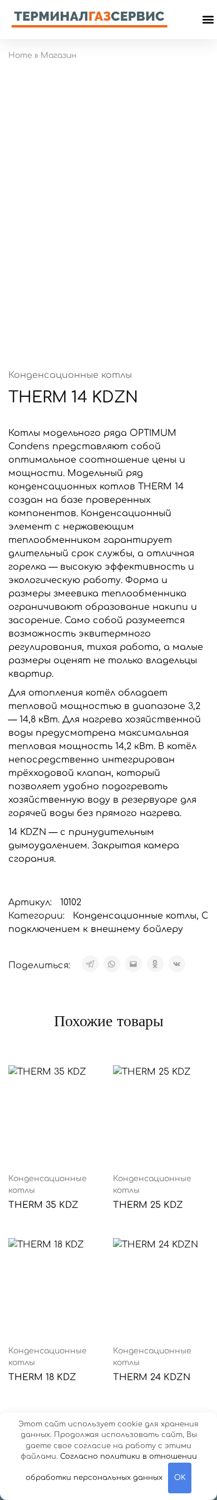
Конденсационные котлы (70, 375)
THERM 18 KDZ (42, 1377)
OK (180, 1478)
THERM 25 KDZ (148, 1205)
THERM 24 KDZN (151, 1377)
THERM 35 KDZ (43, 1205)
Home (20, 55)
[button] (208, 20)
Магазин (59, 55)
